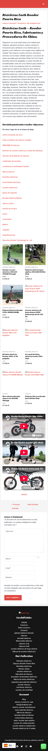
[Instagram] (26, 746)
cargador (5, 230)
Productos (22, 23)
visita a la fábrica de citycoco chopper (16, 140)
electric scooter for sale (24, 702)
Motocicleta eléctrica (24, 641)
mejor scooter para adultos (24, 720)
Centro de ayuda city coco (12, 135)
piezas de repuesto (9, 193)
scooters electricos (9, 188)
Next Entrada (33, 505)
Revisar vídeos (24, 669)
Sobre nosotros (24, 628)
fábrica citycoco (8, 172)
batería (5, 224)
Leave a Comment (9, 23)
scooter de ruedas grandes (24, 723)
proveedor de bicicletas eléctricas (24, 677)
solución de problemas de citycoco (15, 156)
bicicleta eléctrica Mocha (12, 198)
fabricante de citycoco (24, 674)
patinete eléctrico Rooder (24, 633)
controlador (7, 219)
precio (4, 214)
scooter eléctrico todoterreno (24, 726)
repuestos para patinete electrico (24, 682)
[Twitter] (22, 746)
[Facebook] (17, 746)
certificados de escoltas (11, 161)
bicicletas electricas (10, 177)
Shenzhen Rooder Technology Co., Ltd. (17, 240)
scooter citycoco (24, 685)
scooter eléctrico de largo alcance (24, 649)
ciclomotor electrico (24, 687)
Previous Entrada (15, 505)
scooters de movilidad (24, 690)
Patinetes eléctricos (24, 661)
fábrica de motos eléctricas (24, 679)
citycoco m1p (24, 644)
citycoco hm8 (24, 646)
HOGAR (24, 495)
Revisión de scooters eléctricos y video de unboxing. (22, 151)
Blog (24, 699)
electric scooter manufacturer (24, 707)
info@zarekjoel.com (24, 705)
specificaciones (9, 235)
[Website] (19, 578)
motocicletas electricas (11, 182)
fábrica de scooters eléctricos (24, 652)
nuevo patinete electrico (24, 710)
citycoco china (8, 203)
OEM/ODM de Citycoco (11, 145)
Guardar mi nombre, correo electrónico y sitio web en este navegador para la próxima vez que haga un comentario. (23, 588)
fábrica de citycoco (24, 713)
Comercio (24, 625)
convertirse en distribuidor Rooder (15, 166)
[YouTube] (31, 746)
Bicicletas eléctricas (24, 666)
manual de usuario (9, 209)
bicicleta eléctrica (24, 638)
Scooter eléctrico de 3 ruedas (24, 728)
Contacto (24, 630)
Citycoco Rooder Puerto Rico (24, 664)
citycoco (24, 636)
